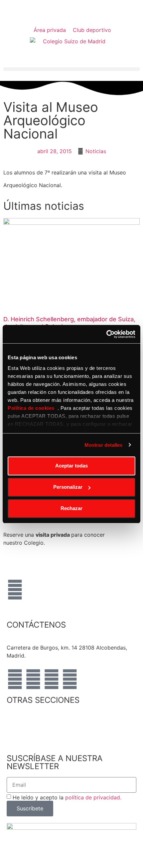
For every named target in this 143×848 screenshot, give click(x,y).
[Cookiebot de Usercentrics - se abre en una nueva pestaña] (106, 334)
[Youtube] (51, 679)
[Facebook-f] (15, 679)
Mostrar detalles (103, 445)
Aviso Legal (21, 714)
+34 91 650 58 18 (29, 639)
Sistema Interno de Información (46, 738)
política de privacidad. (93, 797)
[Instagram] (33, 679)
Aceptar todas (71, 465)
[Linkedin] (70, 679)
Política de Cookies (31, 730)
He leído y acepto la (67, 797)
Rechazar (71, 508)
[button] (71, 69)
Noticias (95, 151)
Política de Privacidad (34, 722)
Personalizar (67, 487)
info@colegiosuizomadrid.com (91, 639)
